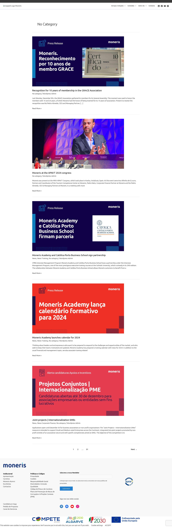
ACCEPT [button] (108, 525)
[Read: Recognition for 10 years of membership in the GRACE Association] (78, 61)
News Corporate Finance (46, 423)
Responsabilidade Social (39, 481)
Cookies (33, 479)
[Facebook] (162, 6)
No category (36, 94)
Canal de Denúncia (10, 509)
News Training (42, 258)
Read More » (37, 108)
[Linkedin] (159, 6)
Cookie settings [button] (97, 525)
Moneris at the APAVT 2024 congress (51, 173)
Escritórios (7, 484)
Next (134, 449)
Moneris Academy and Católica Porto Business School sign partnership (69, 255)
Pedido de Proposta (10, 507)
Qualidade (34, 486)
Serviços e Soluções (117, 6)
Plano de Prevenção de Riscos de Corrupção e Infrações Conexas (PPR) (42, 494)
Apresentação (8, 476)
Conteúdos (131, 6)
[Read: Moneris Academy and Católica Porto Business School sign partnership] (78, 226)
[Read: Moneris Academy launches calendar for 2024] (78, 308)
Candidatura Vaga (10, 504)
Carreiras (6, 479)
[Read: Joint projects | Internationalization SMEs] (78, 391)
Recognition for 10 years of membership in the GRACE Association (67, 90)
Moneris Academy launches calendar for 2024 (56, 337)
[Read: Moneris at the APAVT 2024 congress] (78, 144)
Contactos (152, 6)
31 (87, 449)
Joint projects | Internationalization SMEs (53, 420)
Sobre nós (141, 6)
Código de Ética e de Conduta (41, 489)
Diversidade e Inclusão (38, 484)
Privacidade (34, 476)
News (34, 258)
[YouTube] (165, 6)
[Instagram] (168, 6)
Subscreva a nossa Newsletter (69, 473)
